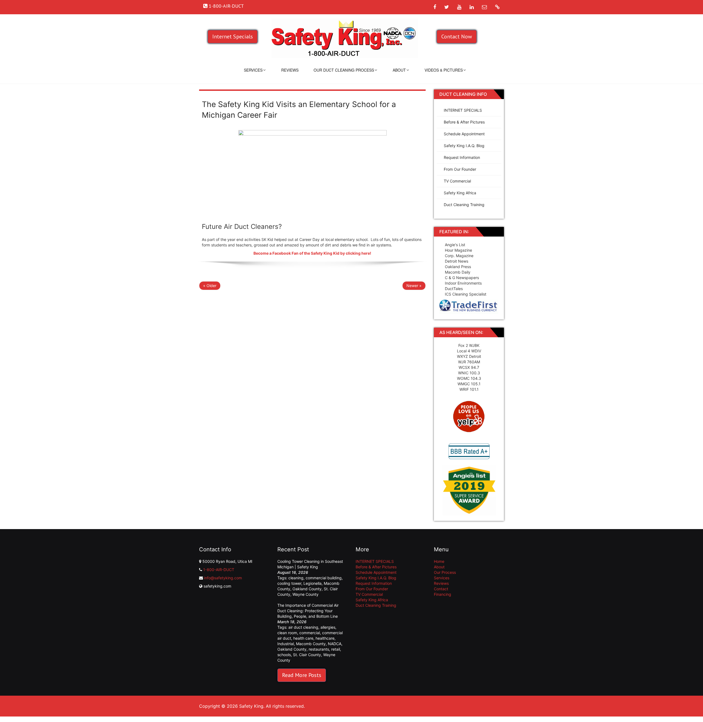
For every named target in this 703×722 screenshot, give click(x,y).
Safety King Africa (460, 192)
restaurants (319, 649)
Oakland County (307, 588)
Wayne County (305, 594)
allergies (327, 627)
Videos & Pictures (444, 70)
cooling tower (289, 583)
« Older (209, 285)
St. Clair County (307, 654)
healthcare (325, 638)
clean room (287, 632)
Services (253, 70)
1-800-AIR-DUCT (218, 569)
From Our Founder (460, 169)
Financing (442, 594)
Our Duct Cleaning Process (344, 70)
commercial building (324, 577)
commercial (309, 632)
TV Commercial (457, 181)
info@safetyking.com (223, 577)
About (399, 70)
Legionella (312, 583)
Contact (441, 588)
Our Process (445, 572)
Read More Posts (301, 675)
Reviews (290, 70)
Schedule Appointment (464, 133)
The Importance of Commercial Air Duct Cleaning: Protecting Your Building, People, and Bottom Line (308, 611)
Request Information (462, 157)
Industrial (285, 643)
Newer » (414, 285)
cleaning (295, 577)
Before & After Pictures (464, 122)
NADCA (334, 643)
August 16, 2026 (292, 572)
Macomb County (311, 643)
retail (335, 649)
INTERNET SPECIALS (463, 110)
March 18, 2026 (291, 621)
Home (439, 561)
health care (303, 638)
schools (284, 654)
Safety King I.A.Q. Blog (464, 145)
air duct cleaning (303, 627)
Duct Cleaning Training (464, 204)
